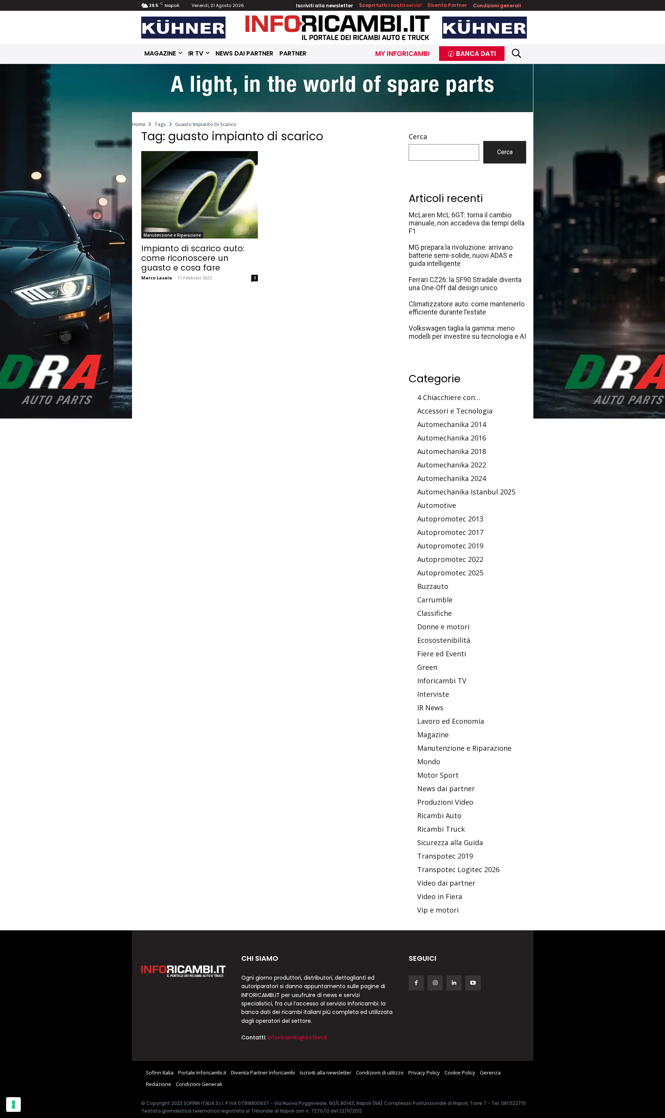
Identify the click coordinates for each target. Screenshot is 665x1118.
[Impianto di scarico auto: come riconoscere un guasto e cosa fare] (199, 195)
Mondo (428, 761)
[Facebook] (416, 982)
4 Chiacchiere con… (448, 397)
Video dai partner (446, 883)
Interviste (433, 694)
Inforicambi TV (441, 680)
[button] (517, 53)
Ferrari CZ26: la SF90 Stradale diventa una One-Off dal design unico (465, 284)
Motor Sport (438, 775)
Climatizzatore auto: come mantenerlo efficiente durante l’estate (467, 308)
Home (138, 124)
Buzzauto (432, 586)
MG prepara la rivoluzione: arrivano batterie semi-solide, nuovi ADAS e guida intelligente (461, 255)
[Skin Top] (332, 89)
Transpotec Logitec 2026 (458, 869)
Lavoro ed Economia (450, 721)
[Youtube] (472, 982)
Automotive (436, 505)
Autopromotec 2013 (450, 518)
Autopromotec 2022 (450, 559)
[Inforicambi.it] (337, 27)
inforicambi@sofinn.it (297, 1037)
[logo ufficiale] (183, 971)
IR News (430, 707)
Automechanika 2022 (451, 464)
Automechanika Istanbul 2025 (466, 491)
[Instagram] (435, 982)
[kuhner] (183, 27)
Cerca (418, 136)
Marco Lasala (156, 278)
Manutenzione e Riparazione (172, 235)
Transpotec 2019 (445, 856)
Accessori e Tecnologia (455, 410)
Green (427, 667)
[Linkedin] (453, 982)
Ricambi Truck (441, 829)
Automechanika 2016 (451, 437)
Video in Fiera (439, 896)
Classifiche (434, 613)
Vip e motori (438, 910)
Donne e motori (443, 626)
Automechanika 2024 (451, 478)
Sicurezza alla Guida (450, 842)
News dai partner (446, 788)
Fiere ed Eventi (441, 653)
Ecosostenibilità (443, 640)
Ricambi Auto (439, 815)
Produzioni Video (445, 802)
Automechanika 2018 (451, 451)
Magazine (433, 734)
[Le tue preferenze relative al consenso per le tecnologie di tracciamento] (13, 1104)
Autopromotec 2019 (450, 545)
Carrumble (435, 599)
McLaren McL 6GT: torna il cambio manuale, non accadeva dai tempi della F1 (467, 223)
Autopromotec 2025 (450, 572)
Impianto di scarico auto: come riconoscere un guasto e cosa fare (192, 258)
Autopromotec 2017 (450, 532)
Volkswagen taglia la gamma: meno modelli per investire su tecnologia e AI (467, 332)
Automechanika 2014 (451, 424)
